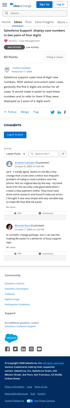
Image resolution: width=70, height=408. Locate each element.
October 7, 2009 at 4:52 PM (29, 229)
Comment (47, 213)
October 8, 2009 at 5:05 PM (29, 166)
